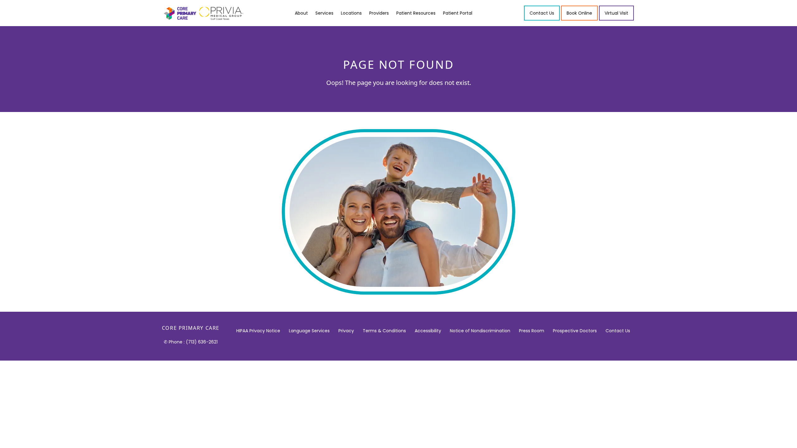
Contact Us (618, 331)
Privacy (346, 331)
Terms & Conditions (384, 331)
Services (324, 13)
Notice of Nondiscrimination (480, 331)
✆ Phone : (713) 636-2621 (191, 342)
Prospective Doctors (575, 331)
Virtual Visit (616, 13)
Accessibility (428, 331)
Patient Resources (416, 13)
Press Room (531, 331)
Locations (351, 13)
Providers (379, 13)
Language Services (309, 331)
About (301, 13)
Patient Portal (457, 13)
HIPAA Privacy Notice (258, 331)
